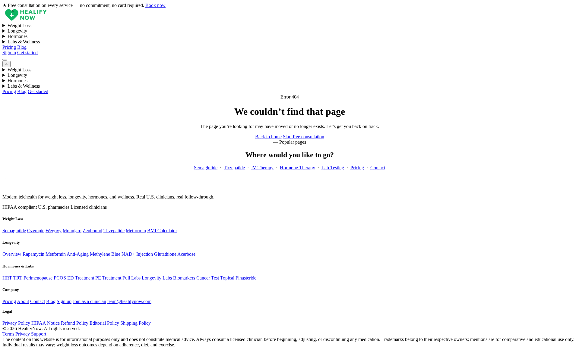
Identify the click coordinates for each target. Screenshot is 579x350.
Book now (155, 5)
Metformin (136, 230)
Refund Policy (74, 323)
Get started (27, 52)
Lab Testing (332, 167)
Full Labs (131, 277)
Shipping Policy (135, 323)
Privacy (22, 333)
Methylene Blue (105, 254)
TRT (17, 277)
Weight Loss (19, 25)
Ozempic (35, 230)
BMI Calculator (162, 230)
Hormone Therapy (297, 167)
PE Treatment (108, 277)
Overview (11, 254)
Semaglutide (205, 167)
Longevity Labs (157, 277)
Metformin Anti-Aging (67, 254)
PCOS (60, 277)
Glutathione (165, 254)
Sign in (9, 52)
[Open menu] (4, 60)
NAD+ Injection (137, 254)
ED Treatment (80, 277)
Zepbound (92, 230)
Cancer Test (207, 277)
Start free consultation (303, 136)
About (23, 301)
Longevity (17, 30)
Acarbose (186, 254)
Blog (22, 47)
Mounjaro (72, 230)
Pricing (9, 47)
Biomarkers (184, 277)
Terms (8, 333)
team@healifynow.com (129, 301)
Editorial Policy (104, 323)
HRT (7, 277)
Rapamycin (33, 254)
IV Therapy (262, 167)
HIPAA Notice (45, 323)
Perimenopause (38, 277)
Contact (377, 167)
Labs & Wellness (24, 41)
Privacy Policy (16, 323)
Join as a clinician (89, 301)
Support (38, 333)
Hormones (17, 36)
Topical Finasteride (238, 277)
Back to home (268, 136)
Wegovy (54, 230)
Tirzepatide (234, 167)
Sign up (64, 301)
